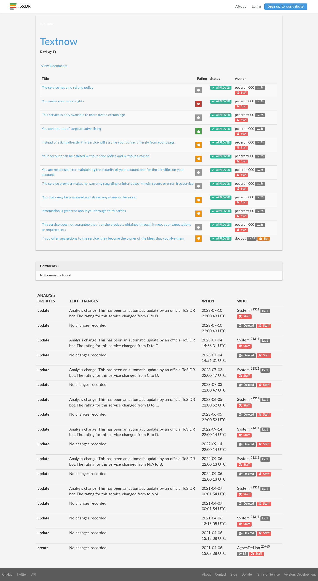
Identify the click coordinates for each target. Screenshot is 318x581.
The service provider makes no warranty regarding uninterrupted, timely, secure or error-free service (117, 183)
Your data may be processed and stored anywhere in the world (89, 197)
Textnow (58, 42)
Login (256, 6)
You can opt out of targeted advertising (71, 129)
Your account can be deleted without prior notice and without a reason (95, 156)
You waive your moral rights (63, 101)
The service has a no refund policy (67, 87)
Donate (246, 574)
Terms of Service (268, 574)
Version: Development (300, 574)
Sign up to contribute (286, 6)
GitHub (7, 574)
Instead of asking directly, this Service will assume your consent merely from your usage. (108, 142)
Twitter (22, 574)
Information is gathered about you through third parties (84, 211)
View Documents (54, 66)
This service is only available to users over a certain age (83, 115)
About (240, 6)
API (33, 574)
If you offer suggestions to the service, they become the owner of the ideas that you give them (113, 238)
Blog (233, 574)
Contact (220, 574)
